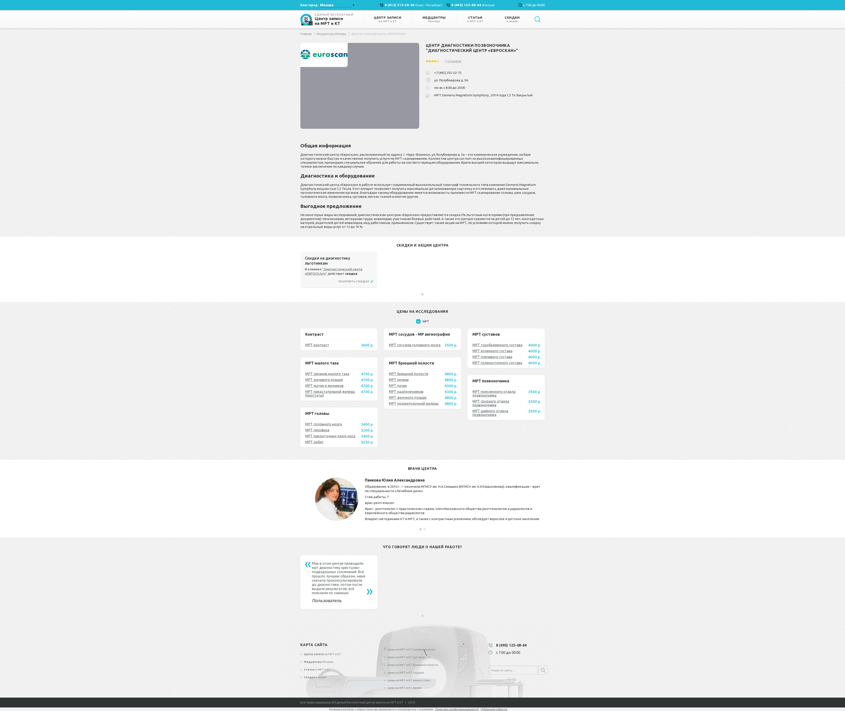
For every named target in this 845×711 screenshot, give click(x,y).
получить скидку (354, 281)
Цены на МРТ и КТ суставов (406, 657)
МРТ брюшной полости (408, 374)
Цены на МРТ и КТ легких (404, 687)
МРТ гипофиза (317, 430)
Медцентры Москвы (331, 34)
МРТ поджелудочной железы (414, 403)
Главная (306, 34)
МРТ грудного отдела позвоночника (490, 403)
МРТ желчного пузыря (407, 397)
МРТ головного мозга (323, 424)
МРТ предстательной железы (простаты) (330, 393)
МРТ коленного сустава (492, 351)
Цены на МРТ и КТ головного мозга (411, 649)
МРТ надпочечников (406, 392)
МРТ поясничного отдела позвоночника (494, 393)
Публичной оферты (494, 709)
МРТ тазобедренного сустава (497, 345)
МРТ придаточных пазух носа (330, 436)
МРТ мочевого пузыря (324, 380)
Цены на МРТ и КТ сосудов (405, 672)
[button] (422, 294)
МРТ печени (399, 380)
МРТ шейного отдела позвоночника (490, 413)
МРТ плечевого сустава (492, 357)
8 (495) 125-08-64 (511, 645)
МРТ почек (398, 386)
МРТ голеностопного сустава (497, 363)
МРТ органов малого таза (327, 374)
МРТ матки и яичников (324, 386)
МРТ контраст (317, 345)
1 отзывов (453, 61)
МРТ (426, 321)
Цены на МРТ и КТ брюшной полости (412, 664)
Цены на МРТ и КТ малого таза (408, 680)
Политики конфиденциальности (457, 709)
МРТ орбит (314, 442)
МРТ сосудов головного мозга (415, 345)
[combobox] (337, 5)
